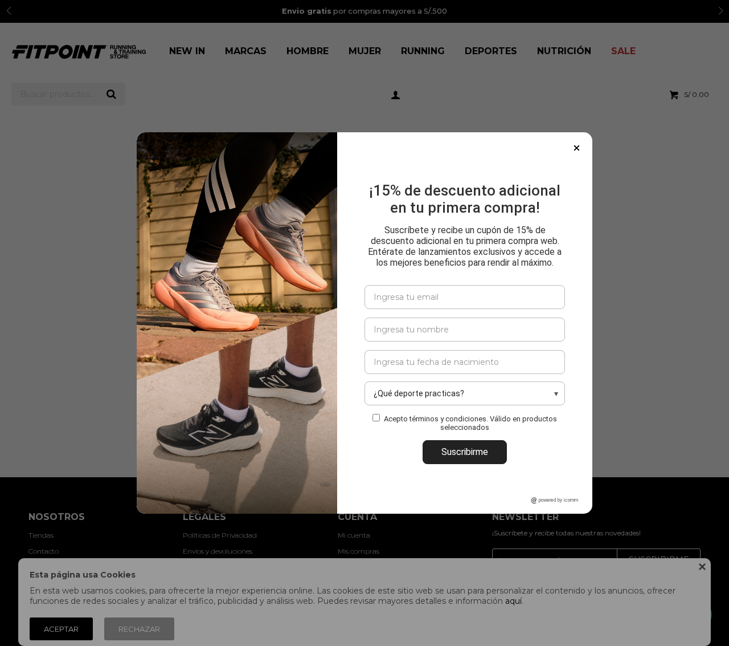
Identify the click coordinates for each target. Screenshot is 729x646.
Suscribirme (464, 451)
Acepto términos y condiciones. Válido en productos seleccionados (470, 423)
